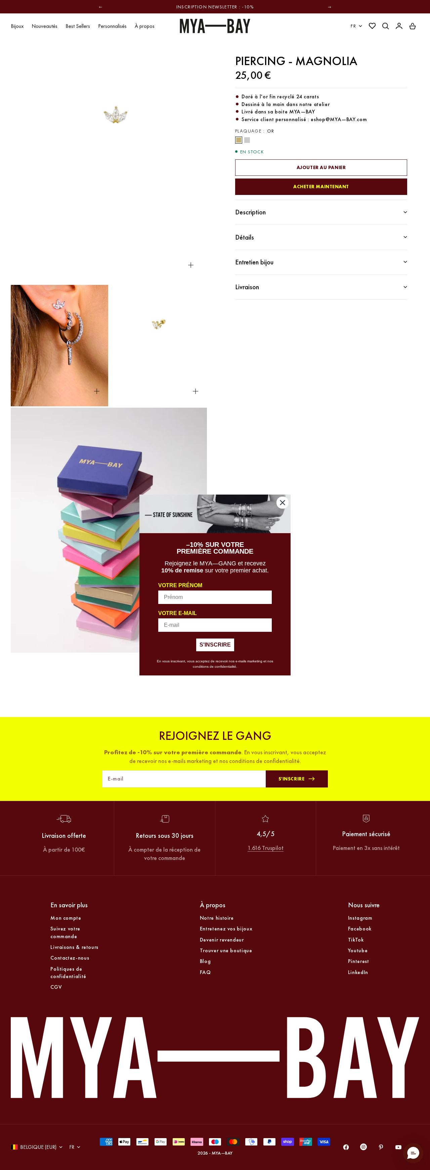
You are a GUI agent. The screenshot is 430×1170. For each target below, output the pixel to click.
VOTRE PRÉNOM (180, 585)
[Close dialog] (282, 502)
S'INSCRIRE (215, 645)
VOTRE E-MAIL (177, 613)
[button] (413, 1153)
